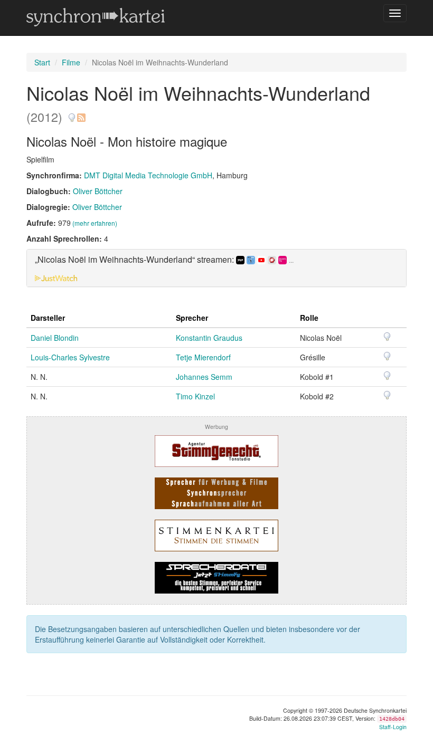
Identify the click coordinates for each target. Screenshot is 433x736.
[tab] (216, 268)
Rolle (309, 317)
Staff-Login (393, 727)
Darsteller (48, 317)
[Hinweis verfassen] (72, 113)
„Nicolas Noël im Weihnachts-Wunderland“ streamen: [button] (164, 260)
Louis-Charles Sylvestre (70, 357)
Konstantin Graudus (209, 337)
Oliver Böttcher (98, 191)
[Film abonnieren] (81, 113)
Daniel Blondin (55, 337)
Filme (71, 62)
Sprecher (192, 317)
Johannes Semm (204, 376)
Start (42, 62)
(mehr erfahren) (94, 222)
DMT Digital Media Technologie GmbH (148, 175)
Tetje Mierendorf (203, 357)
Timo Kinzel (195, 396)
